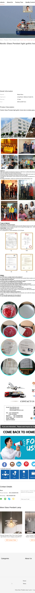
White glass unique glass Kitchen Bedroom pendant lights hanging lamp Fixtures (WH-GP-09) (11, 536)
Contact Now (12, 540)
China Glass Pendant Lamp (21, 590)
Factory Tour (19, 2)
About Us (10, 2)
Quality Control (30, 2)
